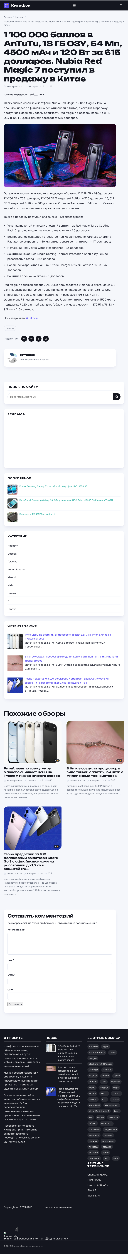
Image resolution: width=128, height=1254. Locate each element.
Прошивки (94, 1129)
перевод (93, 1146)
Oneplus (104, 1087)
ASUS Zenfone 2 (97, 1052)
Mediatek (115, 1081)
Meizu (11, 585)
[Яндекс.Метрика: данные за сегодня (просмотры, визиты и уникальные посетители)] (10, 1234)
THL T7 (104, 1093)
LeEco (117, 1075)
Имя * (10, 960)
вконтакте (94, 1135)
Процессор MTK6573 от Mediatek (37, 514)
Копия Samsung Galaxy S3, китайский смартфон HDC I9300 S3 (53, 486)
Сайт (10, 989)
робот (106, 1152)
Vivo (104, 1099)
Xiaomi (11, 577)
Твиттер (11, 1238)
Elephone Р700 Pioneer (100, 1064)
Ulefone (116, 1093)
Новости (10, 328)
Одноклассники (58, 1238)
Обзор (92, 1123)
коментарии (108, 1141)
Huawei (11, 593)
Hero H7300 (94, 1179)
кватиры (93, 1141)
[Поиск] (121, 5)
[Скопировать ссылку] (46, 339)
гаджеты (108, 1135)
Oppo (116, 1087)
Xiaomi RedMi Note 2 (99, 1111)
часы (115, 1158)
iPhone (105, 1075)
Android (93, 1046)
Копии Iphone (16, 569)
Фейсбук (24, 1238)
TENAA (92, 1093)
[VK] (24, 339)
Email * (11, 974)
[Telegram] (31, 339)
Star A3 (91, 1190)
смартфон (94, 1158)
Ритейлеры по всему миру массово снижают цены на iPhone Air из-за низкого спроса (32, 772)
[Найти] (117, 396)
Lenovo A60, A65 (97, 1185)
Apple (105, 1046)
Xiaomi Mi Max (111, 1105)
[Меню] (74, 5)
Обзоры (12, 553)
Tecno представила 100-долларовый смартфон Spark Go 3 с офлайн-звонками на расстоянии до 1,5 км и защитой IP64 (31, 861)
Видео (100, 1117)
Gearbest (93, 1069)
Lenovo (11, 609)
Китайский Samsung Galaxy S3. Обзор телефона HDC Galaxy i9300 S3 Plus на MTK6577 (66, 500)
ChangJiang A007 (97, 1174)
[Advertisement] (64, 442)
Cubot (113, 1052)
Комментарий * (16, 929)
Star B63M (93, 1195)
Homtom (107, 1069)
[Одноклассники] (39, 339)
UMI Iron (93, 1099)
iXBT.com (32, 318)
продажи (107, 1146)
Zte (90, 1117)
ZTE (9, 601)
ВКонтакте (39, 1238)
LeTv (103, 1081)
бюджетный (111, 1129)
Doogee (93, 1058)
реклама (93, 1152)
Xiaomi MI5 (94, 1105)
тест (106, 1158)
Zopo (116, 1111)
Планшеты (13, 561)
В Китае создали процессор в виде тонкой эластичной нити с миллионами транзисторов (94, 772)
